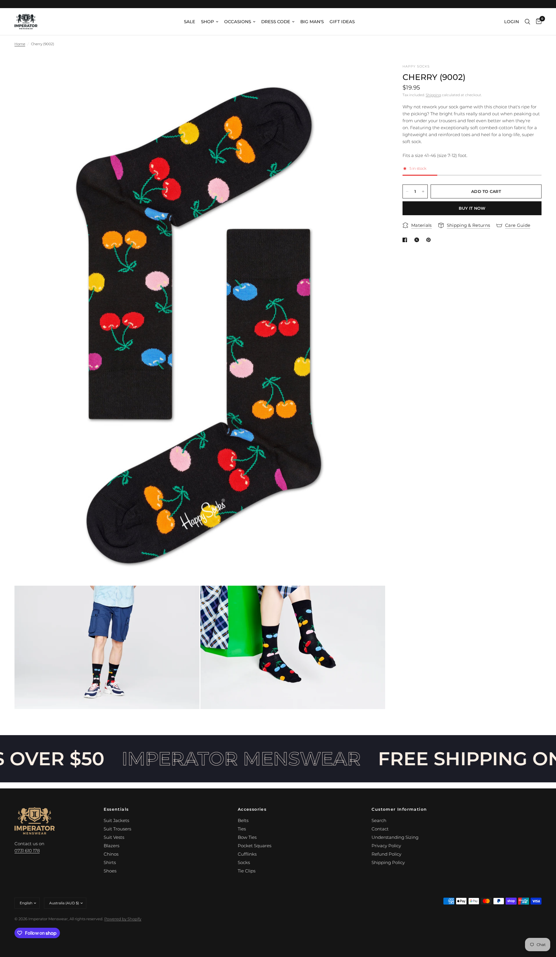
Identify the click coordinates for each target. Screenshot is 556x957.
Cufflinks (247, 854)
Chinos (111, 854)
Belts (243, 820)
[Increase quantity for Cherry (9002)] (423, 191)
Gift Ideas (342, 21)
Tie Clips (246, 871)
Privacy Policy (386, 845)
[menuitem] (189, 21)
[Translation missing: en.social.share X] (417, 239)
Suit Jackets (116, 820)
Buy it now (472, 208)
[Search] (527, 21)
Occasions (237, 21)
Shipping (433, 95)
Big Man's (312, 21)
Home (19, 44)
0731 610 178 (27, 850)
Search (379, 820)
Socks (244, 862)
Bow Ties (247, 837)
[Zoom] (372, 76)
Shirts (110, 862)
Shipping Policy (388, 862)
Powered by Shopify (122, 918)
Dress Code (275, 21)
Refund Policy (386, 854)
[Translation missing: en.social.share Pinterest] (429, 239)
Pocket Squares (254, 845)
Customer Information (399, 809)
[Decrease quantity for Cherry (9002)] (407, 191)
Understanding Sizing (395, 837)
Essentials (116, 809)
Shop (207, 21)
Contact (380, 829)
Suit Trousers (117, 829)
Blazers (111, 845)
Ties (242, 829)
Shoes (110, 871)
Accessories (252, 809)
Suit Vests (114, 837)
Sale (189, 21)
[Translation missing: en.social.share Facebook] (406, 239)
